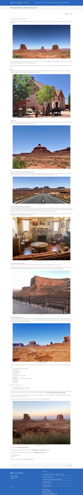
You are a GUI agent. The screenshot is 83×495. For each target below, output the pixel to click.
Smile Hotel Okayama (47, 482)
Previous (67, 13)
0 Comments (31, 459)
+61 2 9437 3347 (48, 490)
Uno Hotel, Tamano (47, 484)
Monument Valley (25, 459)
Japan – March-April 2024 (48, 477)
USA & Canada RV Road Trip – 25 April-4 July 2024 (53, 474)
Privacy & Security (14, 475)
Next (71, 13)
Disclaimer (12, 478)
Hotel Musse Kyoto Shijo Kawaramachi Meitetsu (52, 479)
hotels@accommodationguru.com (51, 493)
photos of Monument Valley (23, 447)
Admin (12, 459)
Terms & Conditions (14, 476)
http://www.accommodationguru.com (50, 494)
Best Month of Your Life (38, 452)
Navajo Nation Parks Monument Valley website (56, 392)
